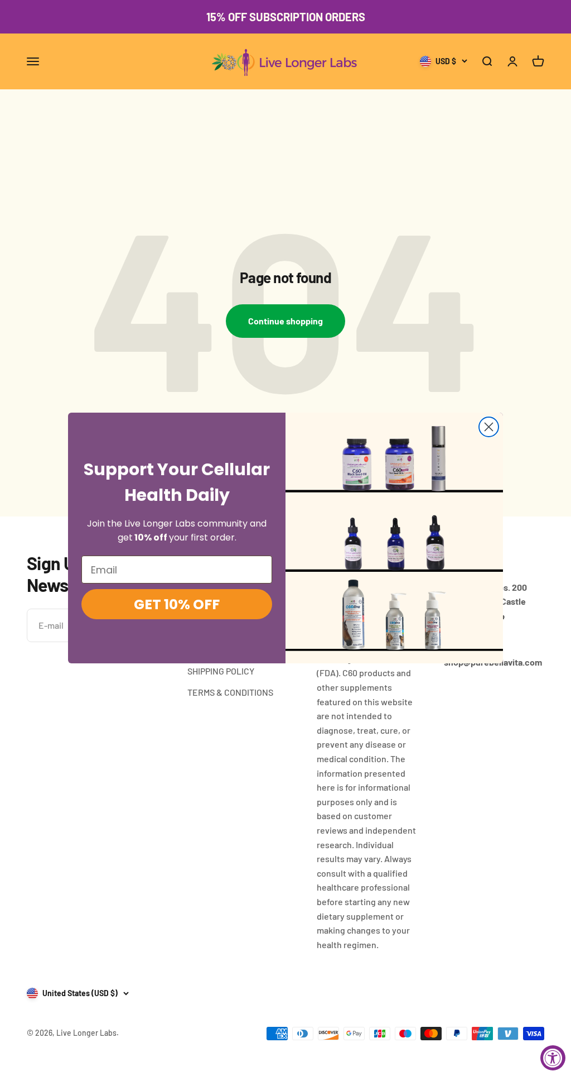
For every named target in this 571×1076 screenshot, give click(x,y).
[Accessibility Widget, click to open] (552, 1057)
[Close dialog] (489, 427)
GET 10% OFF (177, 604)
